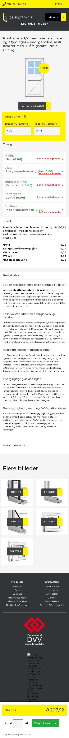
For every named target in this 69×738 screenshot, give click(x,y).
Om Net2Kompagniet (52, 605)
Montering (52, 590)
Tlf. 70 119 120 (16, 4)
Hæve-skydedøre (17, 597)
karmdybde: (13, 194)
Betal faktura (51, 601)
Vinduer (17, 586)
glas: (8, 167)
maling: (10, 155)
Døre (17, 590)
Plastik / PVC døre (17, 601)
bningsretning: (16, 181)
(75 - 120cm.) (16, 123)
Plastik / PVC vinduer (17, 605)
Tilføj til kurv (42, 723)
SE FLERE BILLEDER (32, 106)
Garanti (52, 597)
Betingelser (52, 593)
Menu (58, 4)
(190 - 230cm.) (45, 123)
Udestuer (17, 593)
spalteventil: (14, 206)
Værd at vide (52, 586)
